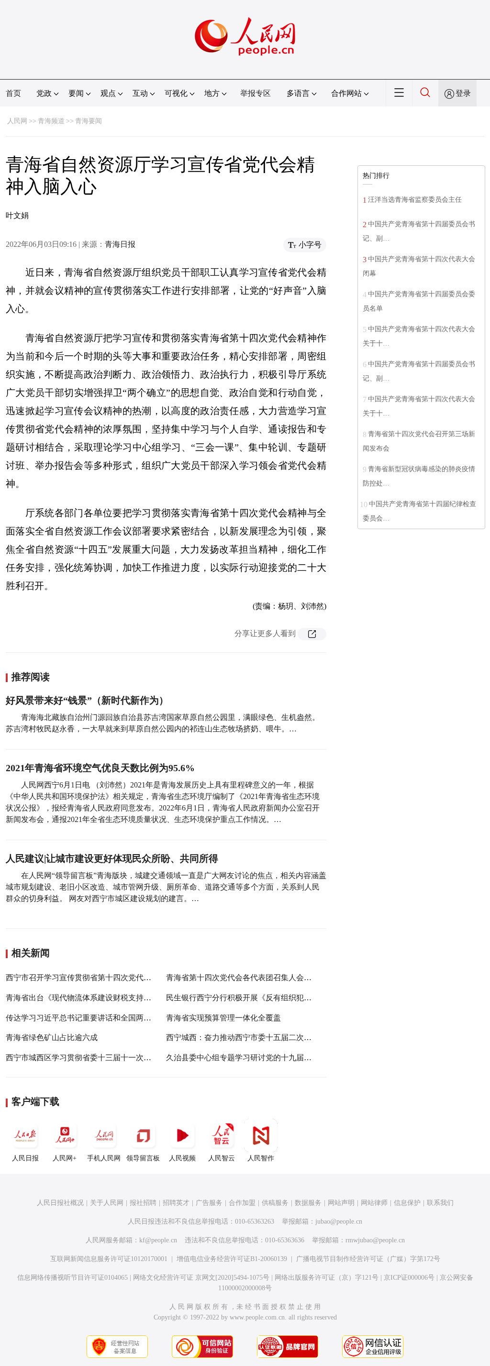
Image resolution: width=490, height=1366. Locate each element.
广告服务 (209, 1202)
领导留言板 (143, 1158)
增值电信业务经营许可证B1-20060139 (232, 1258)
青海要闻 (88, 121)
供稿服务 (275, 1202)
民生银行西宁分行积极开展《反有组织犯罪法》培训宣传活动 (269, 998)
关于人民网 (106, 1202)
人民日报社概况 (60, 1202)
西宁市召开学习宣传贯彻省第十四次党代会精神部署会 (97, 977)
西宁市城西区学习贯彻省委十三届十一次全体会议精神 (97, 1057)
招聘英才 (176, 1202)
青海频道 (51, 121)
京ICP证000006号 (409, 1277)
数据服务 (308, 1202)
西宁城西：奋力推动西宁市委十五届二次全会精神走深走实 (265, 1037)
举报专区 (255, 93)
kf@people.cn (158, 1240)
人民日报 (25, 1158)
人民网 (17, 121)
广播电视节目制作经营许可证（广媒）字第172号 (368, 1258)
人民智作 (260, 1158)
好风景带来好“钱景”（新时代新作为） (87, 700)
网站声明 (341, 1202)
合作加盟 (242, 1202)
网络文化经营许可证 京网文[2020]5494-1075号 (201, 1277)
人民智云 (221, 1158)
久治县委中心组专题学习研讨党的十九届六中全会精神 (258, 1057)
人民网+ (65, 1158)
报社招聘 (143, 1202)
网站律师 (374, 1202)
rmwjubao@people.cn (375, 1240)
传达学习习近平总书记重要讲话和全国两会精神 (86, 1018)
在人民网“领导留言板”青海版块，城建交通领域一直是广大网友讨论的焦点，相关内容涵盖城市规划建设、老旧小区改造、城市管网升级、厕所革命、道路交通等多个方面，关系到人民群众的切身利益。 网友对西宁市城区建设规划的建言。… (166, 887)
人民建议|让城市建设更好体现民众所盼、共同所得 (112, 858)
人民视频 (182, 1158)
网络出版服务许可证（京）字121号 (327, 1277)
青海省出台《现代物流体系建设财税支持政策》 (86, 998)
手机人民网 (104, 1158)
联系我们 (440, 1202)
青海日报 (120, 244)
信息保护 (407, 1202)
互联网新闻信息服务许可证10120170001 (108, 1258)
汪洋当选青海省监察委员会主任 (415, 199)
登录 (463, 93)
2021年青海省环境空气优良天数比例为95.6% (100, 768)
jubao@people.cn (338, 1221)
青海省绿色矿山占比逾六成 (52, 1037)
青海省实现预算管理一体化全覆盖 (223, 1018)
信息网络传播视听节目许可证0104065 (72, 1277)
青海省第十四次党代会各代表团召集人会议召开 (246, 977)
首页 (13, 93)
